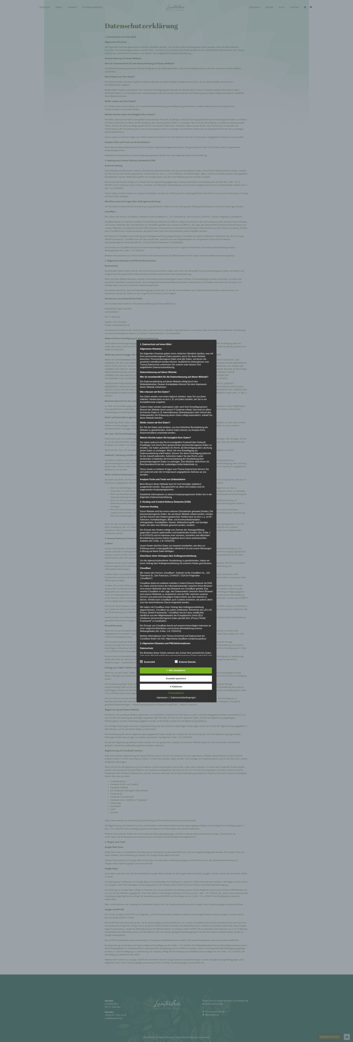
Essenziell (149, 662)
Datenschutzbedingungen (183, 697)
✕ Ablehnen (176, 686)
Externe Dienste (187, 662)
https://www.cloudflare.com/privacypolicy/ (186, 639)
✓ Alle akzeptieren (175, 670)
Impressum (162, 697)
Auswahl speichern (176, 678)
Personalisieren (176, 693)
